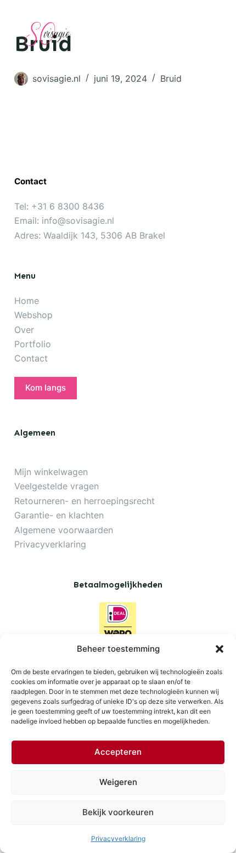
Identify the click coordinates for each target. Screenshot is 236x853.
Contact (31, 358)
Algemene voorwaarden (63, 529)
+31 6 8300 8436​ (67, 206)
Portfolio (32, 343)
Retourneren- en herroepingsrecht (84, 500)
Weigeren (118, 782)
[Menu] (216, 33)
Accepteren (118, 752)
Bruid (171, 78)
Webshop (33, 314)
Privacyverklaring (118, 838)
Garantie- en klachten (59, 515)
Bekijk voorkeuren (118, 812)
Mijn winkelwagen (51, 471)
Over (24, 329)
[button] (219, 648)
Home (26, 300)
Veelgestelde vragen (56, 486)
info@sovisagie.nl (78, 220)
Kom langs (45, 387)
